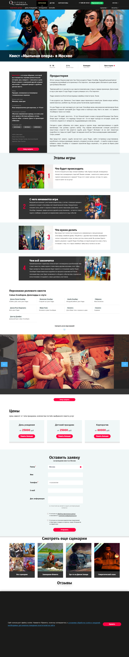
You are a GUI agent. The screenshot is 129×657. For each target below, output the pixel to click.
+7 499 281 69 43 (84, 3)
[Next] (124, 364)
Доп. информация (37, 499)
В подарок (43, 8)
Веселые (27, 127)
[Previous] (4, 364)
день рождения (31, 8)
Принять (112, 624)
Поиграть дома (16, 8)
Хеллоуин (37, 127)
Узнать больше (22, 560)
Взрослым (17, 127)
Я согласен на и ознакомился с (63, 514)
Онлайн (52, 8)
